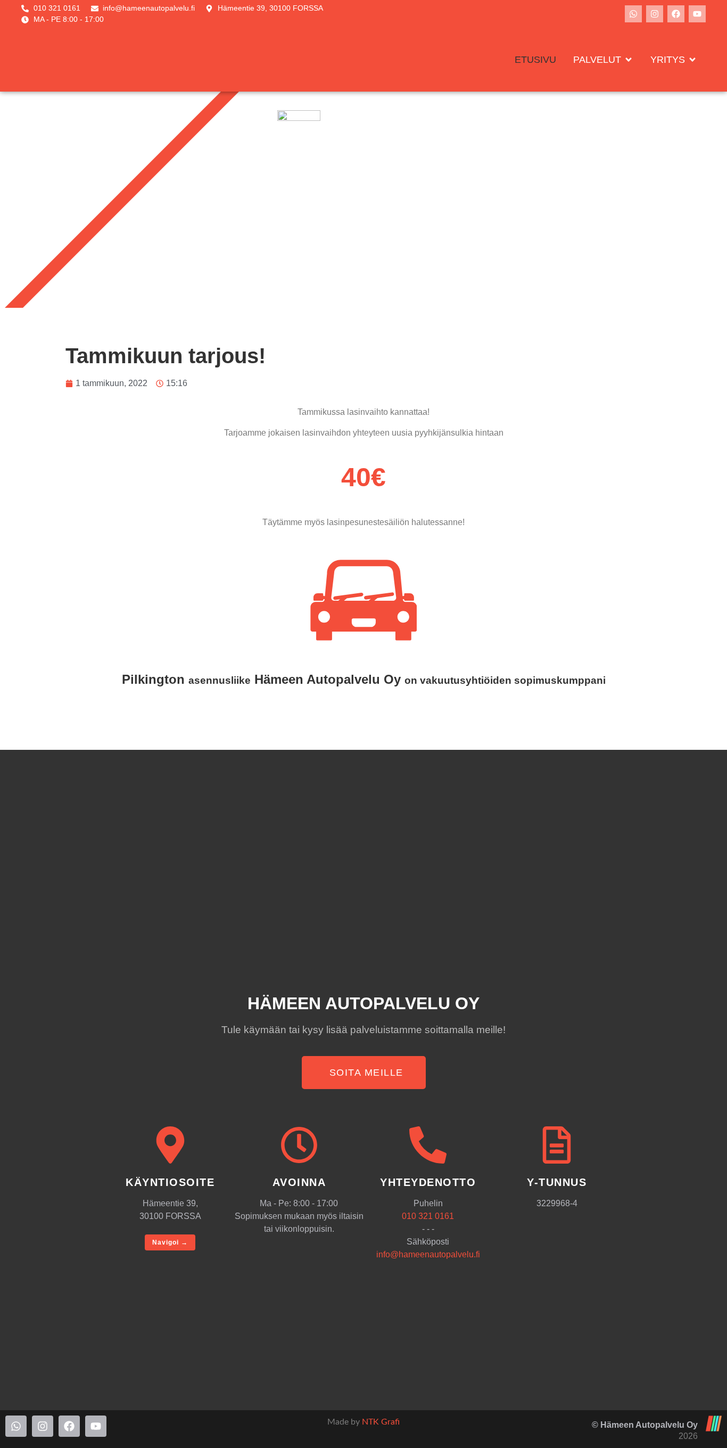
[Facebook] (675, 13)
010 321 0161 (428, 1216)
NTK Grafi (381, 1422)
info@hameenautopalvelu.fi (428, 1254)
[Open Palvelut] (628, 60)
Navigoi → (170, 1242)
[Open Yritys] (692, 60)
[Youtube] (697, 13)
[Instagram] (654, 13)
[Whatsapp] (633, 13)
